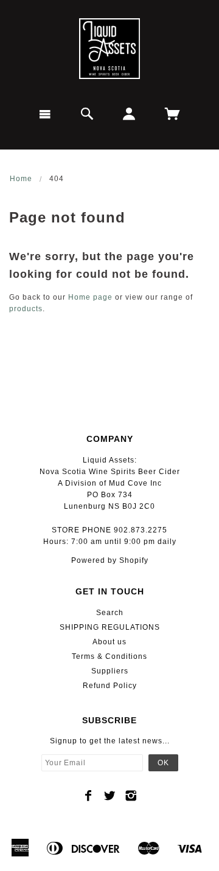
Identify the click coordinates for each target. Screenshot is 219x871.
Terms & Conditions (109, 656)
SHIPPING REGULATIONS (110, 627)
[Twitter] (109, 796)
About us (109, 642)
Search (109, 612)
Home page (90, 297)
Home (21, 178)
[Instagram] (131, 796)
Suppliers (109, 671)
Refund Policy (110, 685)
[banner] (109, 48)
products (26, 309)
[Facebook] (88, 796)
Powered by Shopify (109, 560)
